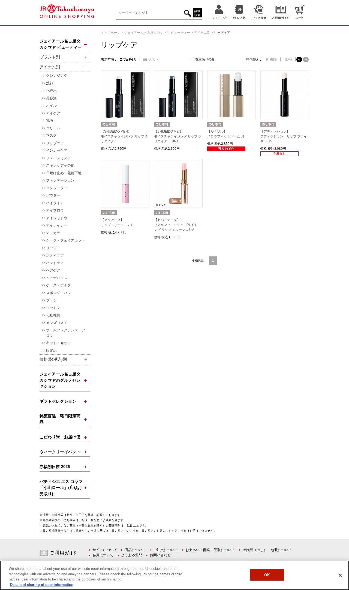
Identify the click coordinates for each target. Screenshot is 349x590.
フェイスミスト (58, 158)
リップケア (55, 143)
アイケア (53, 113)
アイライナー (56, 225)
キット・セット (58, 343)
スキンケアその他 (60, 165)
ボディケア (55, 255)
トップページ (111, 33)
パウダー (53, 195)
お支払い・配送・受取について (210, 550)
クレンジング (56, 76)
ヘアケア (53, 270)
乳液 (49, 120)
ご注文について (165, 550)
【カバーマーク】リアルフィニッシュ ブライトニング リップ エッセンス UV (177, 225)
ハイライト (55, 203)
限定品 (51, 351)
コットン (53, 308)
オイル (51, 105)
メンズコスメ (56, 323)
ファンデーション (60, 180)
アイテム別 (202, 33)
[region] (174, 575)
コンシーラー (56, 188)
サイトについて (104, 550)
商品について (135, 550)
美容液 (51, 98)
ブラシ (51, 300)
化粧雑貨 (53, 315)
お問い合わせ (160, 555)
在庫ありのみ (205, 59)
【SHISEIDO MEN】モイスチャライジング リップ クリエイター (124, 136)
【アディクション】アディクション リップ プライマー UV (283, 136)
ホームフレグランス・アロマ (65, 333)
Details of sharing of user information (41, 584)
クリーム (53, 128)
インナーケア (56, 150)
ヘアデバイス (56, 278)
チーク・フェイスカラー (65, 240)
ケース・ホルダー (60, 285)
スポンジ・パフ (58, 293)
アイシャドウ (56, 218)
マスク (51, 135)
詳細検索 (197, 13)
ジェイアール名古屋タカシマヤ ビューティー (157, 33)
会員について (103, 555)
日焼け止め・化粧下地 (64, 173)
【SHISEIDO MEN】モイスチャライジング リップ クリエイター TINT (177, 136)
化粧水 (51, 90)
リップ (51, 248)
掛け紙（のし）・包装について (267, 550)
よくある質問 (131, 555)
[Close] (340, 575)
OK (266, 575)
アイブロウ (55, 210)
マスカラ (53, 233)
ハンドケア (55, 263)
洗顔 (49, 83)
